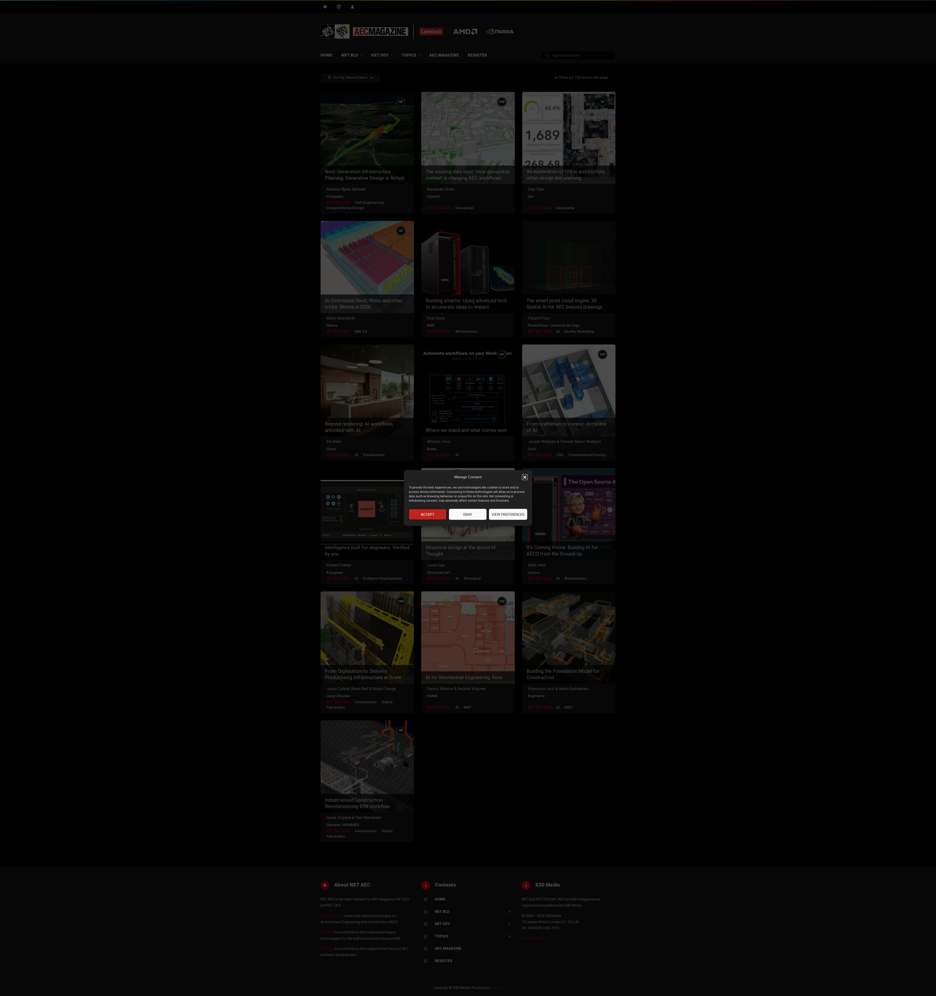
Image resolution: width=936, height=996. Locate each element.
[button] (524, 477)
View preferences (508, 514)
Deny (467, 514)
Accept (427, 514)
